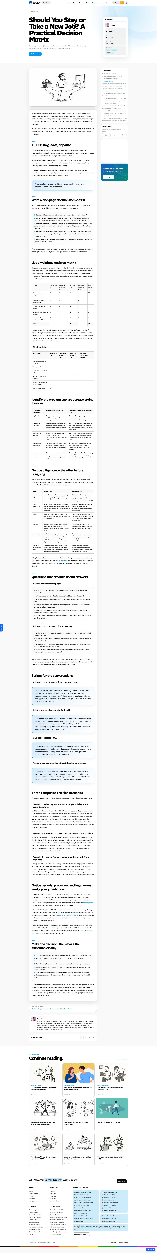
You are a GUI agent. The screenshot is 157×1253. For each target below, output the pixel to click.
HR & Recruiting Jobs (80, 1213)
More (107, 3)
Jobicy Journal (35, 11)
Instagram (53, 1198)
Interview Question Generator (59, 1232)
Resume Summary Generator (59, 1217)
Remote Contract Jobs (108, 1221)
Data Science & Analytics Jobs (83, 1202)
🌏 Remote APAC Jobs (109, 1208)
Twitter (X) (53, 1196)
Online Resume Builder (57, 1210)
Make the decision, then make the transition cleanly (114, 120)
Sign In (117, 3)
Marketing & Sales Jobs (81, 1208)
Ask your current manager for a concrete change (115, 98)
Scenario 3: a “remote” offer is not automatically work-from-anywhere (115, 115)
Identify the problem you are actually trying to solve (114, 83)
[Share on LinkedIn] (89, 1037)
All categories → (79, 1221)
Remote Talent (54, 1201)
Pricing (31, 1196)
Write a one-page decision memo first (112, 76)
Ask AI (152, 1249)
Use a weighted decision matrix (110, 78)
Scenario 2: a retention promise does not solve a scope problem (115, 113)
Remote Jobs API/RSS (36, 1227)
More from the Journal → (122, 1060)
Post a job (108, 177)
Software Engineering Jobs (82, 1200)
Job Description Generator (58, 1229)
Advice (101, 3)
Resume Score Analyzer (57, 1212)
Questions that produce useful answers (112, 88)
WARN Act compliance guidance (68, 915)
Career (81, 3)
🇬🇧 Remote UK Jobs (108, 1200)
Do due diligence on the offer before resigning (114, 86)
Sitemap (31, 1234)
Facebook (53, 1194)
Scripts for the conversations (109, 96)
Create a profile (120, 177)
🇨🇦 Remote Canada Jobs (109, 1192)
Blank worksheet (108, 81)
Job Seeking (110, 53)
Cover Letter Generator (57, 1222)
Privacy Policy (32, 1242)
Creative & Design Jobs (81, 1195)
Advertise (32, 1198)
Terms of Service (42, 1242)
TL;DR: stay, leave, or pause (109, 73)
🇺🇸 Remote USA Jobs (108, 1195)
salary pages (63, 561)
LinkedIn (52, 1191)
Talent (88, 3)
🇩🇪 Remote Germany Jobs (110, 1202)
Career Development (112, 50)
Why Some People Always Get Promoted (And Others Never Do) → (51, 1009)
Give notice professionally (110, 103)
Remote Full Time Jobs (109, 1216)
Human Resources (34, 1224)
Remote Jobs (72, 3)
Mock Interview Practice (57, 1219)
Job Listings (32, 1210)
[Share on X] (85, 1037)
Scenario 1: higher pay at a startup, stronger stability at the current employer (115, 110)
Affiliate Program (34, 1229)
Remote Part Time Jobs (109, 1218)
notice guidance (88, 903)
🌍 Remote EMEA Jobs (109, 1205)
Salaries (94, 3)
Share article (36, 54)
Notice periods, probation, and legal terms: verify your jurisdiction (114, 118)
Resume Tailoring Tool (56, 1215)
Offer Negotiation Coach (57, 1227)
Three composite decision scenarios (111, 108)
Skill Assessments (55, 1234)
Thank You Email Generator (58, 1224)
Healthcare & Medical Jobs (82, 1210)
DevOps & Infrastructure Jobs (83, 1218)
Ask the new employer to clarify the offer (114, 101)
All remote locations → (109, 1210)
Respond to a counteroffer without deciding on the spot (115, 106)
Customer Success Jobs (81, 1205)
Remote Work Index (35, 1232)
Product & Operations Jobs (82, 1197)
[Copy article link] (93, 1037)
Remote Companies (35, 1215)
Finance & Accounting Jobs (82, 1192)
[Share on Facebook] (82, 1037)
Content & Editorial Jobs (81, 1216)
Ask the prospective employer (111, 91)
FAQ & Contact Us (34, 1194)
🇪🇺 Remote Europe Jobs (109, 1197)
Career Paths (33, 1219)
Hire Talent (121, 1181)
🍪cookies (82, 1226)
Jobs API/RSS (51, 1242)
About (31, 1191)
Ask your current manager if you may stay (114, 93)
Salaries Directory (34, 1222)
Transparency (33, 1201)
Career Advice (33, 1212)
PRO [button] (122, 3)
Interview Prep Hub (35, 1217)
